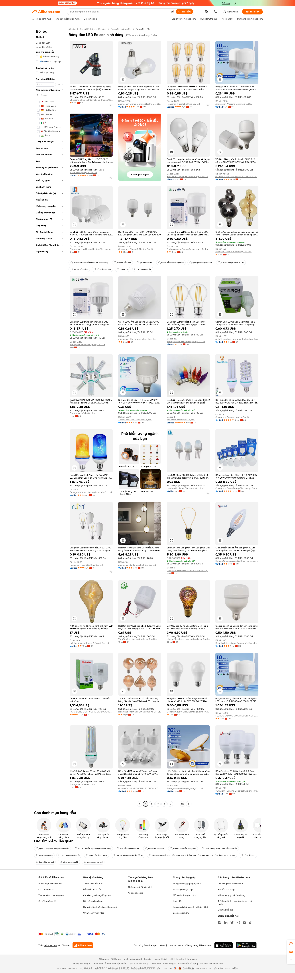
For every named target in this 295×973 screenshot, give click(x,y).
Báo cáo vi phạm (181, 913)
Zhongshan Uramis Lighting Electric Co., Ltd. (139, 104)
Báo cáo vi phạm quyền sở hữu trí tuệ (190, 907)
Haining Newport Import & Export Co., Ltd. (89, 643)
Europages (192, 959)
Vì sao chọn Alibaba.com (50, 883)
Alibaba (72, 29)
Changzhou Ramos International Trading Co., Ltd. (91, 100)
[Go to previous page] (139, 804)
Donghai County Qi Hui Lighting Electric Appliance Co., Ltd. (188, 711)
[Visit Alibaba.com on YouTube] (244, 922)
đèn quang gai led (94, 862)
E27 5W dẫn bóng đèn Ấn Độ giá (129, 855)
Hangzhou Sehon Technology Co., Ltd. (233, 251)
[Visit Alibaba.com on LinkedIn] (226, 922)
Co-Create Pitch (46, 889)
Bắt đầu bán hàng (226, 889)
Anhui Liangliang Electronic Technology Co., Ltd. (236, 339)
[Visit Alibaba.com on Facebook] (220, 922)
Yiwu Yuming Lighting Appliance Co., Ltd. (137, 639)
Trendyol (180, 959)
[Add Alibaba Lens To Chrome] (83, 945)
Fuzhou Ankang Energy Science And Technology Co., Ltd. (188, 249)
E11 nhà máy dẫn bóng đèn (184, 848)
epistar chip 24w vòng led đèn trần (54, 848)
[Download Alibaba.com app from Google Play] (246, 945)
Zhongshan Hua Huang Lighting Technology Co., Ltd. (91, 249)
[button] (173, 12)
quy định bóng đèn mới (202, 262)
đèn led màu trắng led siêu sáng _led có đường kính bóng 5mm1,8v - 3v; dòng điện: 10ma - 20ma (193, 855)
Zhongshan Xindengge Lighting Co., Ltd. (137, 565)
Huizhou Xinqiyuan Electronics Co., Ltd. (185, 488)
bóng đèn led (249, 855)
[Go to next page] (188, 804)
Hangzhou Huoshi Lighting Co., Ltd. (183, 104)
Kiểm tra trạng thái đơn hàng (231, 895)
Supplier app (150, 945)
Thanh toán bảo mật (92, 883)
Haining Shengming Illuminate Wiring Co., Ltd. (139, 711)
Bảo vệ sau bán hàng (93, 901)
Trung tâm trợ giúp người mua (187, 883)
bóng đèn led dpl (104, 269)
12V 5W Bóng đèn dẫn (70, 855)
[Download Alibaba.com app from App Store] (223, 945)
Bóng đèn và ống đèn (121, 29)
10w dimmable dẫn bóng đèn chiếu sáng (91, 262)
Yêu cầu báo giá (135, 893)
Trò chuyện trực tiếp (183, 889)
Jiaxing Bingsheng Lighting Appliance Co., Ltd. (188, 639)
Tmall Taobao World (132, 959)
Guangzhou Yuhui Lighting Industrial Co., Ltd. (91, 492)
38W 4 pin (124, 269)
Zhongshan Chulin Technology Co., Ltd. (136, 339)
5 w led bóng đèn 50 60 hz (232, 262)
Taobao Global (160, 959)
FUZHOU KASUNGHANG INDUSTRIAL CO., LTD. (236, 715)
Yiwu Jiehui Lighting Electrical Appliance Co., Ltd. (188, 176)
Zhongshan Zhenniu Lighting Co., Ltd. (87, 344)
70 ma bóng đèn (144, 269)
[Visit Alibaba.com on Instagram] (238, 922)
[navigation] (49, 417)
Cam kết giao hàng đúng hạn (97, 895)
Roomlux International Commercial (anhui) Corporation (236, 643)
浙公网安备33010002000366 (197, 968)
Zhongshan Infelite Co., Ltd (82, 413)
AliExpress (104, 959)
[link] (291, 944)
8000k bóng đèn (81, 269)
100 (182, 804)
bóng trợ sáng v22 (70, 862)
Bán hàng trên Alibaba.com (230, 883)
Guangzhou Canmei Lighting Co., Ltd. (233, 417)
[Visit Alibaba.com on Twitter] (232, 922)
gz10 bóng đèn (146, 262)
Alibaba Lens (50, 945)
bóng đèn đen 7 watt (98, 855)
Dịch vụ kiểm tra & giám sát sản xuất (100, 907)
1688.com (116, 959)
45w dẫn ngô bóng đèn (129, 848)
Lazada (147, 959)
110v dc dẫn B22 (124, 262)
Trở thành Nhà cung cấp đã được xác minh (235, 902)
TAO (171, 959)
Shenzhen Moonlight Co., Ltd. (181, 419)
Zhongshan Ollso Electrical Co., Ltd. (135, 419)
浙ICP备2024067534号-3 (226, 968)
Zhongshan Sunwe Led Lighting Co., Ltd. (186, 341)
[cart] (216, 12)
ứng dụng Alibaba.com (199, 945)
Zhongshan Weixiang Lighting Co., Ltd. (233, 104)
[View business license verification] (175, 968)
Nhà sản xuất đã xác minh (140, 887)
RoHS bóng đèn (46, 855)
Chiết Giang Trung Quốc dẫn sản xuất (221, 848)
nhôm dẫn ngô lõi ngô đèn (172, 262)
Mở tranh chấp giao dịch (184, 895)
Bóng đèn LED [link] (143, 29)
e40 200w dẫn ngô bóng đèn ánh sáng (94, 848)
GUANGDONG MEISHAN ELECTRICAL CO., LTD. (236, 176)
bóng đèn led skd (46, 862)
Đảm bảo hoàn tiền (92, 889)
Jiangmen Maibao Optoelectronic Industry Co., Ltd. (188, 570)
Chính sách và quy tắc (93, 913)
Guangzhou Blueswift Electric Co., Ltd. (136, 249)
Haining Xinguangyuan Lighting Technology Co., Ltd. (236, 561)
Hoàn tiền (177, 901)
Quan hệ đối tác (225, 910)
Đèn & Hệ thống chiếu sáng (93, 29)
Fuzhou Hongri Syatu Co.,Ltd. (83, 172)
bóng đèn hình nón (156, 848)
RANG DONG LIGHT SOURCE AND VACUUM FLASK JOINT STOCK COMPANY (91, 711)
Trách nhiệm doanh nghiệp (51, 895)
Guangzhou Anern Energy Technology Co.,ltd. (236, 488)
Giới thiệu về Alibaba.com (51, 877)
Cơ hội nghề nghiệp (47, 901)
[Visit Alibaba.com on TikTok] (250, 922)
